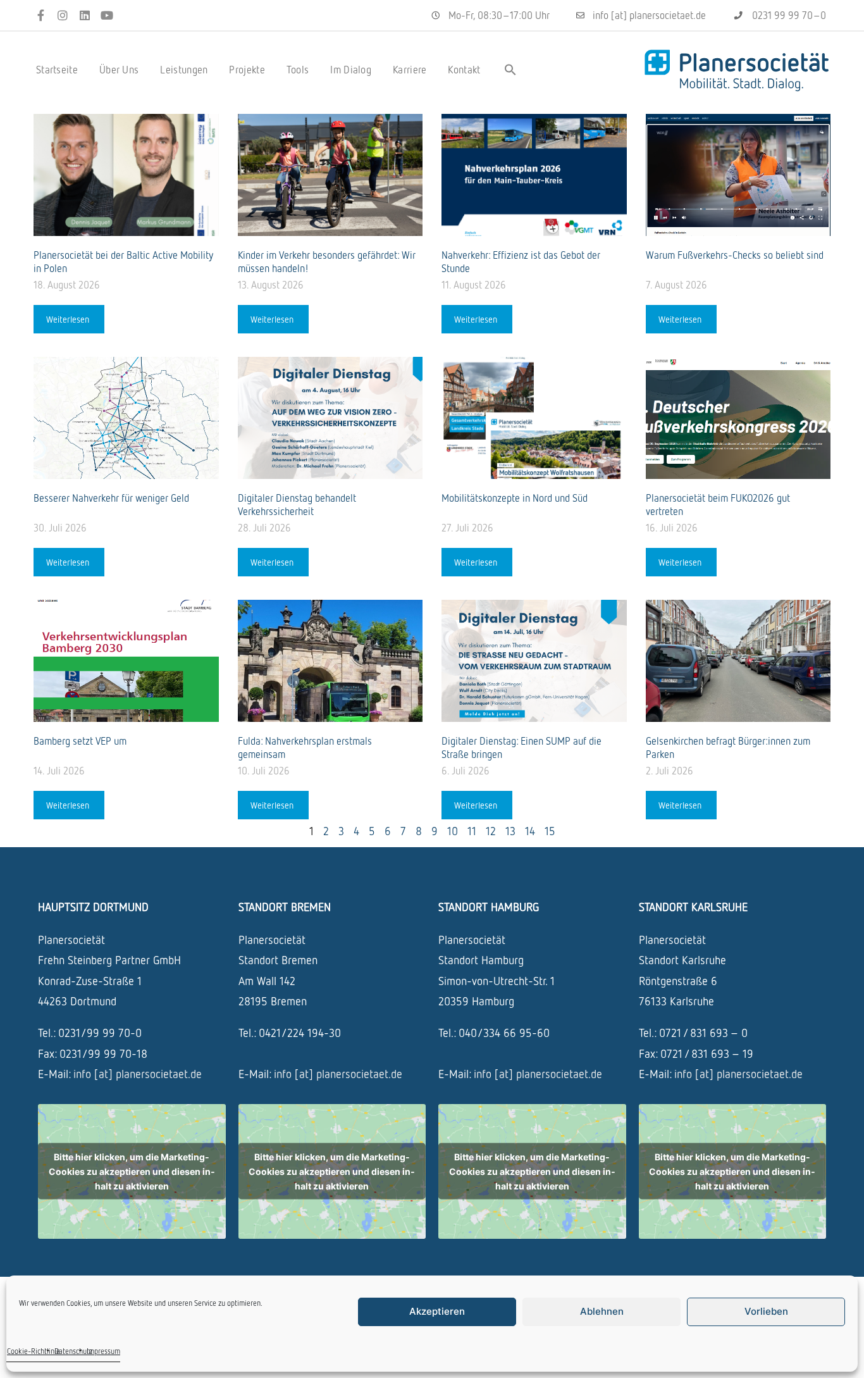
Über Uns (119, 69)
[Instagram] (63, 15)
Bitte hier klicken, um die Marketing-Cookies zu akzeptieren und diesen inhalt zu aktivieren (132, 1171)
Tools (298, 69)
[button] (510, 69)
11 (471, 831)
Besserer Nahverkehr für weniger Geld (113, 498)
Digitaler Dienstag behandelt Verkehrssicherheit (297, 505)
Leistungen (183, 69)
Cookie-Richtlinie (33, 1351)
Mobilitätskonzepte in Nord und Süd (515, 498)
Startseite (57, 69)
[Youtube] (106, 15)
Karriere (409, 69)
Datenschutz (73, 1351)
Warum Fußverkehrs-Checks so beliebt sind (736, 255)
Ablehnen (602, 1311)
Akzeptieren (437, 1311)
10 (452, 831)
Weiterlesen (69, 319)
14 (530, 831)
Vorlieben (766, 1311)
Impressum (103, 1351)
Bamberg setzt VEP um (81, 741)
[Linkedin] (85, 15)
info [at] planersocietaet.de (137, 1074)
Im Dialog (350, 69)
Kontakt (464, 69)
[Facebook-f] (41, 15)
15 (550, 831)
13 (510, 831)
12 (491, 831)
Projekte (246, 69)
